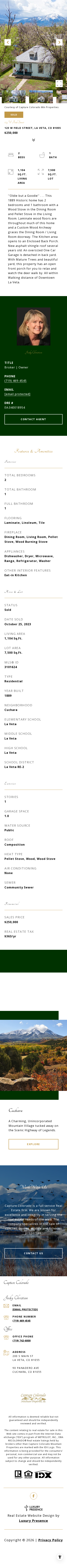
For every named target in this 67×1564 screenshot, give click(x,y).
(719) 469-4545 (15, 381)
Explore (33, 1144)
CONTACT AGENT (33, 419)
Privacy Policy (50, 1540)
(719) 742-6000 (22, 1340)
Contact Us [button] (33, 1253)
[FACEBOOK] (33, 1495)
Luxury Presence (33, 1521)
